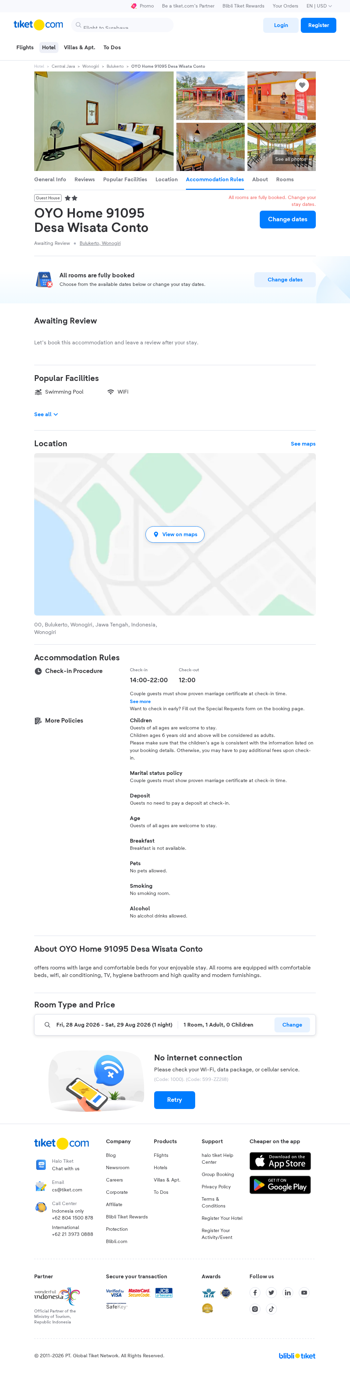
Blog (111, 1155)
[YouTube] (304, 1292)
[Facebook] (255, 1292)
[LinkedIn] (287, 1292)
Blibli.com (116, 1242)
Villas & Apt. (167, 1180)
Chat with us (66, 1169)
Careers (114, 1180)
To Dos (161, 1192)
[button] (175, 534)
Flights (161, 1155)
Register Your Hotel (222, 1218)
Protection (117, 1229)
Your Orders (285, 6)
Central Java (63, 66)
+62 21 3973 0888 (72, 1234)
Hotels (160, 1168)
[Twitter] (271, 1292)
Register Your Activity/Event (217, 1234)
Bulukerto (115, 66)
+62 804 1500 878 (72, 1218)
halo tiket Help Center (217, 1158)
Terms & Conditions (214, 1202)
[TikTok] (271, 1309)
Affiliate (114, 1205)
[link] (281, 25)
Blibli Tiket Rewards (244, 6)
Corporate (117, 1192)
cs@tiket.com (67, 1190)
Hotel (39, 66)
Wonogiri (90, 66)
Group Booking (218, 1175)
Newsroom (118, 1168)
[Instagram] (255, 1309)
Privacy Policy (216, 1187)
